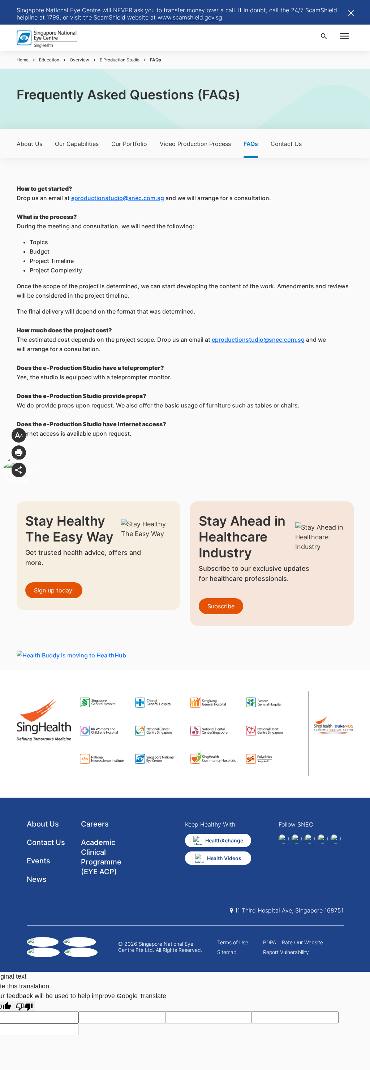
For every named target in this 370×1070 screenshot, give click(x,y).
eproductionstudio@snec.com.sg (117, 198)
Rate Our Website (302, 942)
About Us (29, 143)
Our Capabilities (77, 143)
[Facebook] (284, 839)
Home (23, 59)
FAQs (251, 143)
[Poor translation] (24, 1006)
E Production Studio (119, 59)
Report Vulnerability (286, 952)
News (37, 879)
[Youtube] (336, 839)
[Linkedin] (297, 839)
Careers (95, 824)
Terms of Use (232, 942)
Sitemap (226, 952)
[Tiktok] (323, 839)
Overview (79, 59)
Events (38, 861)
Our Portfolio (129, 143)
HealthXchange (224, 840)
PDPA (269, 942)
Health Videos (224, 858)
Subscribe (221, 606)
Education (49, 59)
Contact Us (286, 143)
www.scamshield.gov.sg (190, 17)
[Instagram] (310, 839)
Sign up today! (54, 590)
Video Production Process (195, 143)
